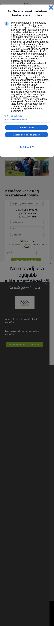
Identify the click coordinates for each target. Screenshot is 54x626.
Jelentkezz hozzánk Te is (24, 345)
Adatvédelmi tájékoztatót (23, 244)
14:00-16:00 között (28, 217)
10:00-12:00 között (28, 213)
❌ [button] (51, 7)
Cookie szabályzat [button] (14, 116)
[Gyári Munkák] (27, 4)
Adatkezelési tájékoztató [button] (17, 120)
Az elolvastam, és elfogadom (28, 245)
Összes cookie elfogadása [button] (26, 135)
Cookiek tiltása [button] (26, 127)
